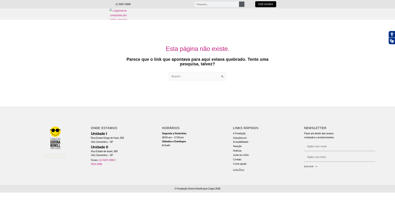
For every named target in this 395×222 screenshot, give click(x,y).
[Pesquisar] (241, 4)
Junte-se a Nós (241, 155)
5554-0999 (96, 164)
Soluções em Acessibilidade (240, 140)
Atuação (237, 146)
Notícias (237, 150)
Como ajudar (239, 163)
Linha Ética (238, 169)
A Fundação (239, 133)
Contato (237, 159)
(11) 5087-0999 (106, 160)
